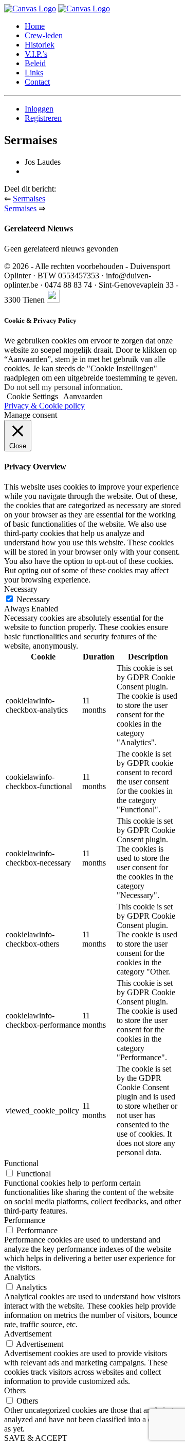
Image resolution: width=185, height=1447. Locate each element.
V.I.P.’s (36, 54)
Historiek (39, 44)
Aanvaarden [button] (83, 396)
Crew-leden (44, 35)
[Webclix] (53, 299)
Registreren (43, 118)
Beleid (35, 63)
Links (34, 72)
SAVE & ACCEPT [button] (35, 1438)
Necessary (33, 599)
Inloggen (39, 108)
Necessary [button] (21, 589)
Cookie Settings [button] (32, 396)
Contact (37, 81)
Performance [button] (24, 1220)
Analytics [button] (19, 1276)
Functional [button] (21, 1163)
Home (35, 26)
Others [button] (15, 1390)
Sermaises (29, 198)
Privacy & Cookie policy (44, 405)
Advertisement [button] (27, 1333)
